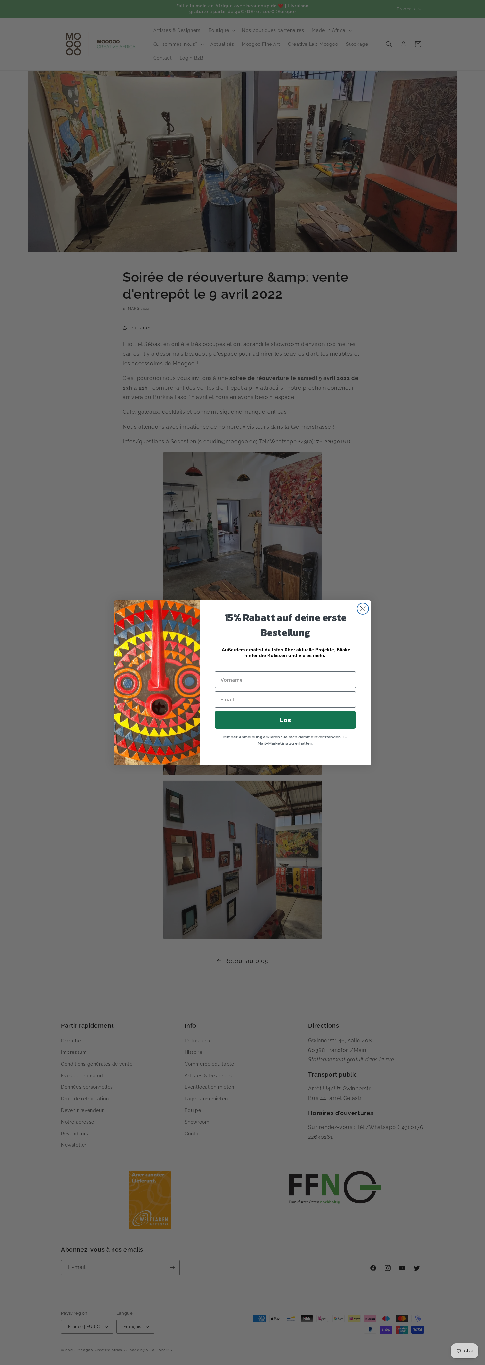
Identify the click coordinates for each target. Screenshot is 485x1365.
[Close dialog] (363, 608)
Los (285, 720)
